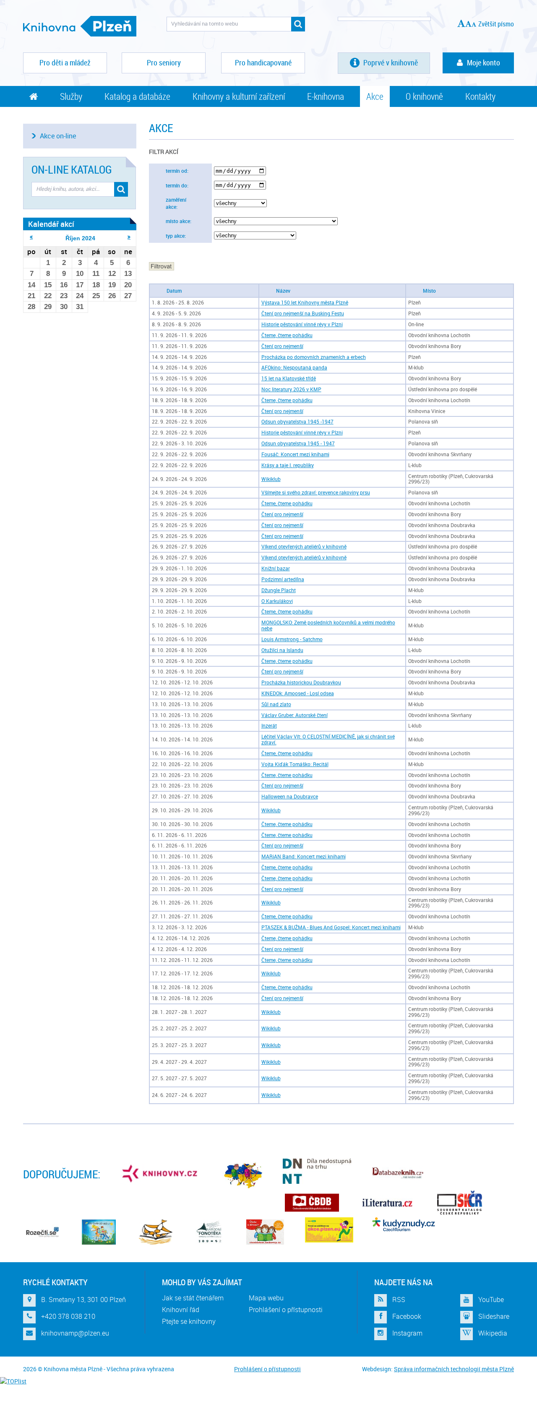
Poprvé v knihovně (390, 62)
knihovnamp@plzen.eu (75, 1333)
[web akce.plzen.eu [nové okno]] (329, 1229)
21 (31, 296)
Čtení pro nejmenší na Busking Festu (302, 313)
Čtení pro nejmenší (282, 346)
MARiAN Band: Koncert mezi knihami (303, 856)
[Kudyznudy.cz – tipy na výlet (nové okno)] (403, 1224)
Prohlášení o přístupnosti (286, 1309)
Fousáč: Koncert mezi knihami (295, 454)
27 (128, 296)
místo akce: (178, 221)
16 (64, 285)
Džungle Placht (278, 590)
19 (112, 285)
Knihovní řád (180, 1309)
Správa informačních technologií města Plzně (454, 1369)
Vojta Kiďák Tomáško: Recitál (294, 764)
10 (79, 274)
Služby (71, 96)
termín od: (177, 171)
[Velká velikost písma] (461, 23)
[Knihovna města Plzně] (79, 26)
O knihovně (424, 96)
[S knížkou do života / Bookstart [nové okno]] (156, 1232)
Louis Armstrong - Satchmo (292, 639)
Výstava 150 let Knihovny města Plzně (304, 302)
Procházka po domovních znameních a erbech (313, 357)
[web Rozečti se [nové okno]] (42, 1232)
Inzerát (269, 726)
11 (95, 274)
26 (112, 296)
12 (112, 274)
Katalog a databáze (137, 96)
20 (128, 285)
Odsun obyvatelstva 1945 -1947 (297, 421)
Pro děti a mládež (65, 62)
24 (79, 296)
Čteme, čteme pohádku (287, 335)
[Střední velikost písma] (468, 24)
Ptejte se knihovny (189, 1321)
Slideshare (493, 1316)
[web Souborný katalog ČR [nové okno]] (459, 1202)
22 (48, 296)
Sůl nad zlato (276, 704)
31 (79, 307)
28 (31, 307)
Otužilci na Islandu (282, 650)
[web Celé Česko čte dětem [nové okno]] (99, 1232)
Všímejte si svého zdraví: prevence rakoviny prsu (315, 492)
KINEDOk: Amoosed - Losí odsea (297, 693)
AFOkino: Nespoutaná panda (294, 367)
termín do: (177, 185)
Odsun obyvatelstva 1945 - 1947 (298, 443)
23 (64, 296)
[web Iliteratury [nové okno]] (387, 1202)
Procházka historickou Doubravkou (301, 682)
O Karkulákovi (277, 601)
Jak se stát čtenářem (193, 1297)
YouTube (491, 1299)
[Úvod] (33, 96)
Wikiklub (271, 479)
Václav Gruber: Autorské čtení (294, 715)
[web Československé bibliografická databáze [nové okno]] (312, 1202)
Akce (374, 96)
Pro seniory (164, 62)
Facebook (406, 1316)
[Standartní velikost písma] (474, 24)
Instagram (407, 1333)
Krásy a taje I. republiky (287, 465)
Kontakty (480, 96)
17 (79, 285)
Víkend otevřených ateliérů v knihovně (304, 546)
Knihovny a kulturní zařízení (239, 96)
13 (128, 274)
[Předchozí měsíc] (31, 237)
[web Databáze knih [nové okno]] (397, 1173)
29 (48, 307)
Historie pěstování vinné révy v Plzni (302, 324)
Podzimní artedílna (282, 579)
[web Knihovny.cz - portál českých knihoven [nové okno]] (160, 1173)
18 (96, 285)
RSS (398, 1299)
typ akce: (176, 236)
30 (64, 307)
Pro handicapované (263, 62)
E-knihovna (325, 96)
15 (48, 285)
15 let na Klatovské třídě (288, 378)
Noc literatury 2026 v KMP (291, 389)
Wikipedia (492, 1333)
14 (31, 285)
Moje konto (483, 62)
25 (96, 296)
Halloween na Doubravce (289, 796)
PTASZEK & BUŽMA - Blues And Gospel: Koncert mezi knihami (331, 927)
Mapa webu (266, 1297)
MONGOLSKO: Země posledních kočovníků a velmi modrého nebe (328, 625)
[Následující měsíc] (129, 237)
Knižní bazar (275, 568)
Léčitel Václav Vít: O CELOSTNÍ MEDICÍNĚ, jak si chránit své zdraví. (328, 739)
